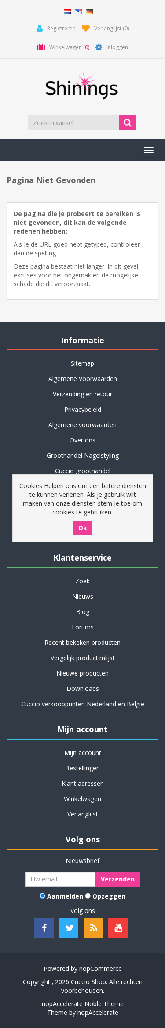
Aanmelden (65, 896)
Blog (82, 611)
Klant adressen (83, 783)
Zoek (82, 581)
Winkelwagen (82, 798)
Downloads (82, 688)
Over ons (82, 440)
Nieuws (82, 596)
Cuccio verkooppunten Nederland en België (82, 704)
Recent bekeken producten (82, 642)
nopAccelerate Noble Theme (83, 1003)
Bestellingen (82, 768)
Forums (83, 627)
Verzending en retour (82, 394)
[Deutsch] (89, 11)
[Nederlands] (67, 11)
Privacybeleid (82, 409)
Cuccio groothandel (82, 471)
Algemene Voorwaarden (82, 378)
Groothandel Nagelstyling (83, 455)
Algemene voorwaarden (82, 425)
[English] (78, 11)
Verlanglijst (82, 814)
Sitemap (82, 363)
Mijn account (82, 752)
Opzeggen (108, 896)
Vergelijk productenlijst (83, 658)
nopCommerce (100, 968)
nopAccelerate (97, 1012)
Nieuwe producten (82, 673)
